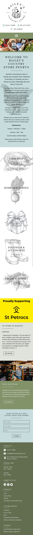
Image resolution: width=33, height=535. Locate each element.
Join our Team (7, 512)
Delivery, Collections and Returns (13, 520)
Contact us (8, 446)
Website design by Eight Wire (12, 531)
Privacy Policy (7, 496)
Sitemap (6, 498)
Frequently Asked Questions (11, 517)
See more (8, 353)
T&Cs (5, 493)
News (5, 515)
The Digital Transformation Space (13, 501)
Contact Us (6, 510)
